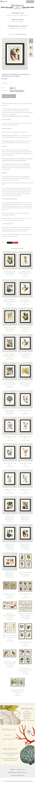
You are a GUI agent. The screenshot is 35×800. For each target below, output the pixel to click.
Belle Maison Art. (13, 781)
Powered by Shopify (26, 781)
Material (4, 90)
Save (16, 242)
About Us (21, 769)
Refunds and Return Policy (17, 772)
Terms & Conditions (17, 775)
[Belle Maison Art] (17, 4)
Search (12, 769)
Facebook (17, 787)
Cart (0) (30, 1)
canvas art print (21, 34)
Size (3, 87)
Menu (5, 1)
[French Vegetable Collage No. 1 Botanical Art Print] (15, 39)
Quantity (4, 83)
